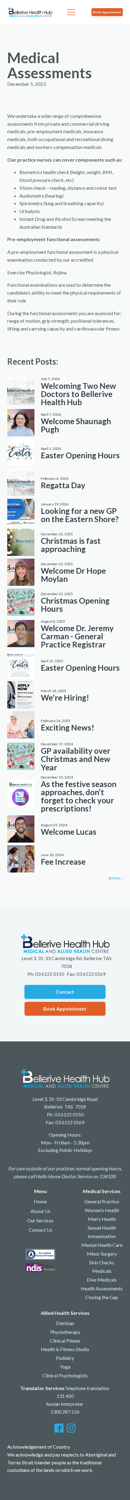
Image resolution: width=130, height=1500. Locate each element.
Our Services (40, 1220)
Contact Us (40, 1230)
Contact (65, 992)
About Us (40, 1211)
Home (40, 1201)
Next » (117, 878)
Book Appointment (107, 12)
